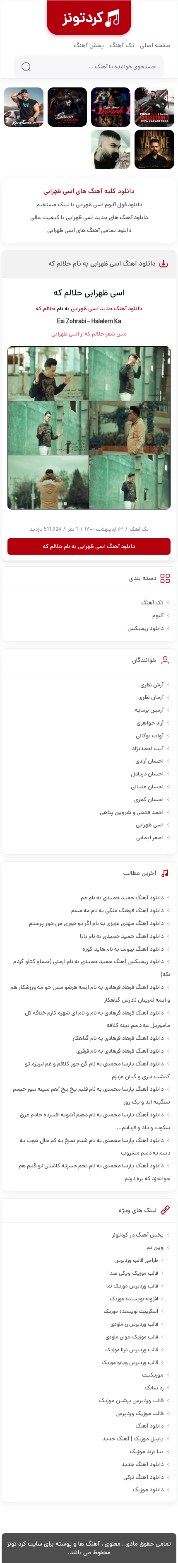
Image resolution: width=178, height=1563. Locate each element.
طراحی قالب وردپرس (136, 1260)
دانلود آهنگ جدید (121, 308)
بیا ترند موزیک (147, 1451)
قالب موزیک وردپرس (139, 1413)
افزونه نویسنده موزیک (134, 1299)
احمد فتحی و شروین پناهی (132, 812)
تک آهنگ (122, 45)
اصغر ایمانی (150, 837)
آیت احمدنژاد (148, 748)
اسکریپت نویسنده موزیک (130, 1311)
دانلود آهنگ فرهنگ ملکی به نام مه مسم (117, 910)
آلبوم (158, 615)
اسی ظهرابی (58, 191)
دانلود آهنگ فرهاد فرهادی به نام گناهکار (118, 1038)
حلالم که (45, 308)
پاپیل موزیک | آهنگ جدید (133, 1439)
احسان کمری (149, 799)
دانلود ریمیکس (145, 628)
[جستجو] (26, 66)
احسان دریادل (147, 774)
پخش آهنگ (89, 45)
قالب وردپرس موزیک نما (132, 1286)
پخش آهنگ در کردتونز (138, 1235)
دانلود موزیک (148, 1490)
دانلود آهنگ (149, 1426)
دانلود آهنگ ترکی (143, 1477)
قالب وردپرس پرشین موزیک (131, 1400)
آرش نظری (152, 685)
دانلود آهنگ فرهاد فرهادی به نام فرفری (120, 1051)
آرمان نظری (151, 697)
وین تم (155, 1247)
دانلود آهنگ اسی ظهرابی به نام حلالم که (102, 263)
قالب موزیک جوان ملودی (132, 1337)
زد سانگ (154, 1388)
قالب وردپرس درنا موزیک (131, 1350)
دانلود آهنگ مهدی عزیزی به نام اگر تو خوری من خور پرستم (96, 923)
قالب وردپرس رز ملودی (134, 1324)
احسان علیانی (147, 787)
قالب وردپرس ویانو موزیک (129, 1363)
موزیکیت (153, 1375)
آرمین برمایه (149, 710)
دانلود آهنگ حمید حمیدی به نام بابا (122, 936)
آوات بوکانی (150, 736)
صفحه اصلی (155, 45)
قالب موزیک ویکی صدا (133, 1273)
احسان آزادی (149, 761)
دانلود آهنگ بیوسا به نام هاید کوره (123, 949)
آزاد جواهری (150, 723)
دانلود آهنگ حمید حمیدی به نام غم (122, 898)
